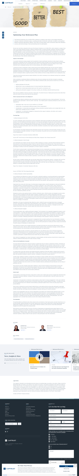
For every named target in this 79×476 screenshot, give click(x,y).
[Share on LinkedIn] (3, 33)
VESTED (29, 0)
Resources (43, 3)
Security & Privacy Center (10, 415)
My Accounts (75, 0)
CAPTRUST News (35, 0)
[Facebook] (7, 431)
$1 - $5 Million (53, 436)
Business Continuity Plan (30, 409)
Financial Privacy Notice (30, 414)
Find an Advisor (23, 0)
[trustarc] (74, 475)
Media (6, 411)
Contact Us (74, 3)
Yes (51, 446)
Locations (35, 3)
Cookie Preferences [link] (8, 444)
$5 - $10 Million (53, 438)
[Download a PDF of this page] (3, 35)
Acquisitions (50, 0)
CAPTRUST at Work (43, 0)
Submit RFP (60, 0)
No (50, 448)
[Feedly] (3, 37)
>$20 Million (52, 441)
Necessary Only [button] (66, 468)
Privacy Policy (28, 412)
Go (19, 423)
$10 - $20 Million (53, 439)
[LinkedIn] (5, 431)
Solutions (20, 3)
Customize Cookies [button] (66, 471)
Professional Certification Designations (33, 416)
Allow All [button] (66, 466)
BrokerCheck (28, 408)
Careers (55, 0)
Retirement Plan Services (36, 349)
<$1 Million (52, 434)
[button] (75, 465)
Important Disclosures (67, 0)
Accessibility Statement (30, 406)
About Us (28, 3)
